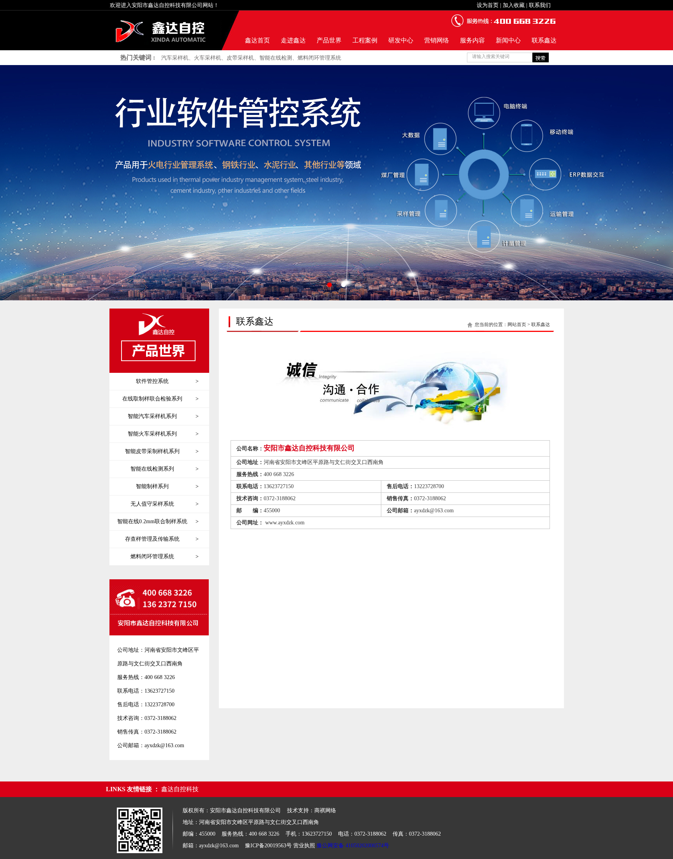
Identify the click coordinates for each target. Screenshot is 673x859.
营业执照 (304, 845)
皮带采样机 (240, 58)
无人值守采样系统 (164, 504)
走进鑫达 (293, 40)
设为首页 (488, 5)
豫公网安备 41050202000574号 (353, 845)
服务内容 (472, 40)
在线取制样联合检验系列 (160, 399)
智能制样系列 (167, 486)
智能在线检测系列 (164, 469)
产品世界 (329, 40)
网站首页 (516, 324)
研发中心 (400, 40)
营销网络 (436, 40)
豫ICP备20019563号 (268, 845)
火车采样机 (207, 58)
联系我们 (540, 5)
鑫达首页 (257, 40)
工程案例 (364, 40)
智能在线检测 (275, 58)
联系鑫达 (544, 40)
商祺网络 (325, 810)
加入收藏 (514, 5)
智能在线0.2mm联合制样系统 (158, 521)
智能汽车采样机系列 (163, 416)
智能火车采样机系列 (163, 434)
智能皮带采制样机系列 (162, 451)
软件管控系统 (167, 381)
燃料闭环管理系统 (319, 58)
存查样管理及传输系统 (162, 539)
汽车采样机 (175, 58)
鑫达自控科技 (180, 789)
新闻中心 (508, 40)
